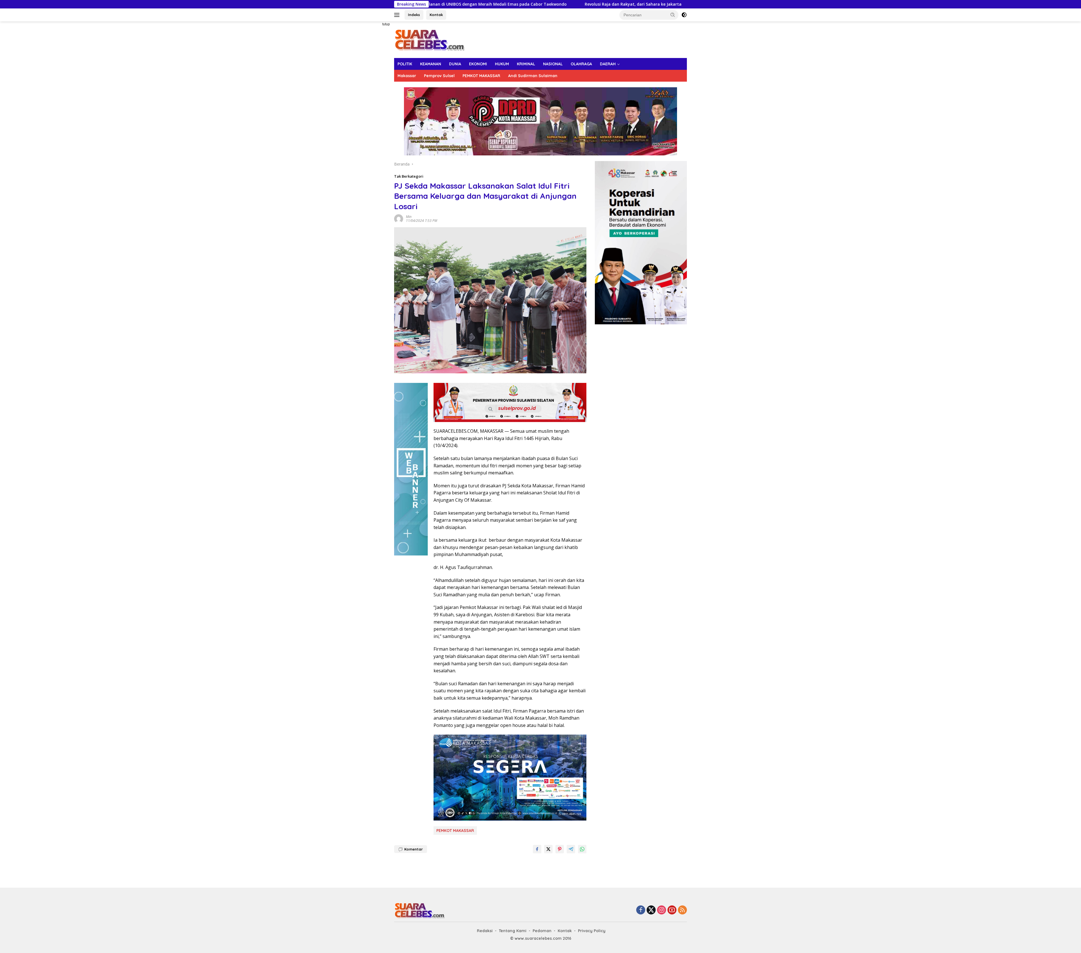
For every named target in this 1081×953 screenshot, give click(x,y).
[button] (672, 14)
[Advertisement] (374, 105)
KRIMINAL (526, 63)
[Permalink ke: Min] (398, 218)
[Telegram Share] (571, 849)
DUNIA (455, 63)
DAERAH (608, 63)
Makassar (406, 75)
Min (409, 216)
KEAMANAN (430, 63)
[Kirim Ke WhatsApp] (582, 849)
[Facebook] (640, 910)
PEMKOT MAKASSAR (481, 75)
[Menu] (398, 15)
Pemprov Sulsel (439, 75)
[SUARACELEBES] (429, 39)
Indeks (414, 14)
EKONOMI (478, 63)
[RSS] (682, 910)
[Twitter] (651, 910)
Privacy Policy (592, 930)
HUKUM (502, 63)
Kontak (436, 14)
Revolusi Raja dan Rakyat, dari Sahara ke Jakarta (535, 4)
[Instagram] (661, 910)
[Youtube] (671, 910)
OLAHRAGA (581, 63)
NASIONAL (553, 63)
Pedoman (542, 930)
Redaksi (485, 930)
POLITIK (404, 63)
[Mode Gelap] (684, 15)
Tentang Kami (512, 930)
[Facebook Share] (537, 849)
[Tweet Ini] (548, 849)
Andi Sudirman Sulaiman (532, 75)
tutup (386, 24)
